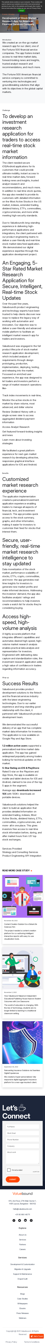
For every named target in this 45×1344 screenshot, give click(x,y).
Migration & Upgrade (22, 1269)
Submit (12, 1179)
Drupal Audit (22, 1279)
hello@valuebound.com (22, 1209)
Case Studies (22, 1299)
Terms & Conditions (32, 1342)
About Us (22, 1235)
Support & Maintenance (22, 1274)
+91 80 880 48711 (22, 1214)
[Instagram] (31, 1220)
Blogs (22, 1294)
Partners (22, 1244)
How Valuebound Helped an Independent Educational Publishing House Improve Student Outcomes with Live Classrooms (22, 999)
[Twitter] (19, 1220)
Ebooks (22, 1308)
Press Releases (22, 1313)
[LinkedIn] (25, 1220)
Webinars (22, 1318)
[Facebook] (13, 1220)
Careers (22, 1249)
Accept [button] (22, 11)
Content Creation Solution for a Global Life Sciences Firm (20, 925)
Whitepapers (22, 1303)
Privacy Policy (11, 1342)
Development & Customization (22, 1264)
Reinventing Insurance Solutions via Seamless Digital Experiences (22, 1071)
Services (22, 1239)
